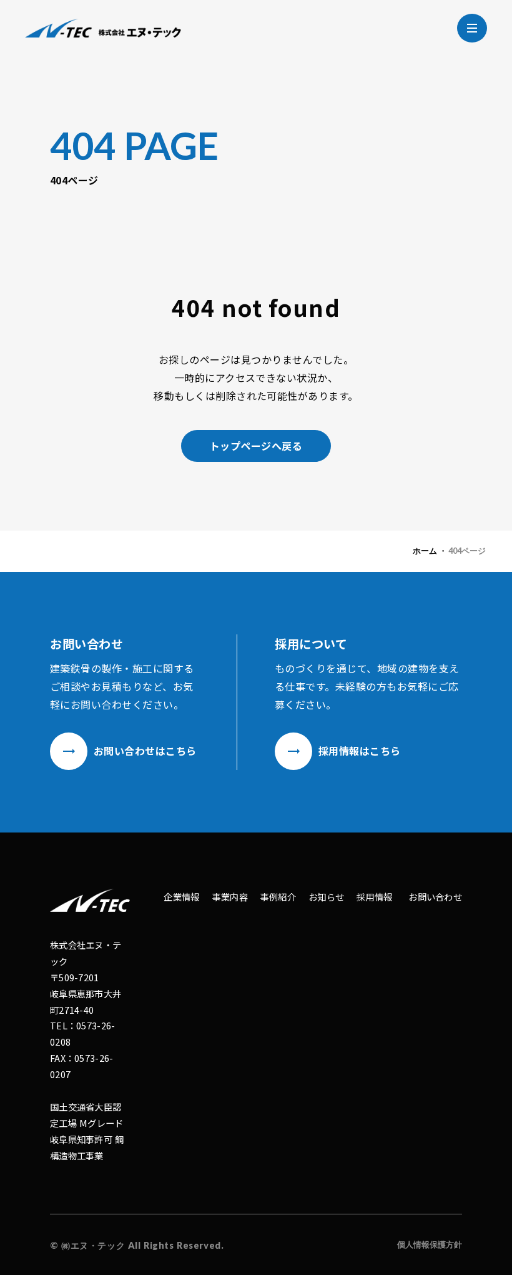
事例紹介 (278, 896)
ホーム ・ (430, 551)
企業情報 (181, 896)
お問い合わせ (435, 896)
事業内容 (230, 896)
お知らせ (326, 896)
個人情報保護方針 (429, 1244)
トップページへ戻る (256, 445)
